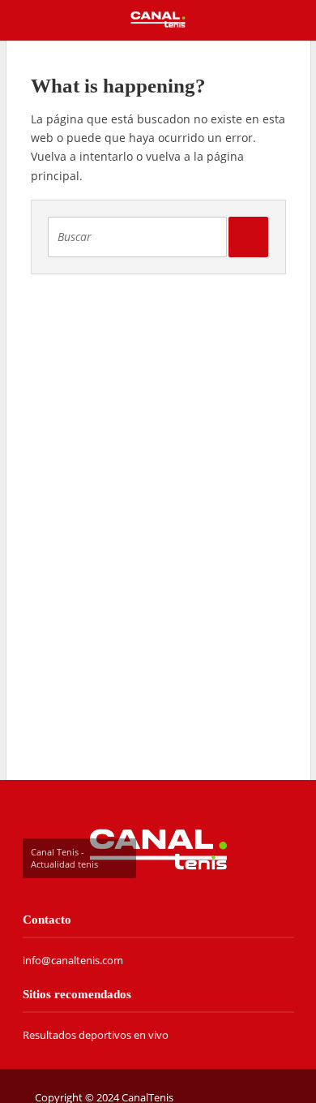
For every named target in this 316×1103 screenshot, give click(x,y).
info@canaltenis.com (73, 960)
